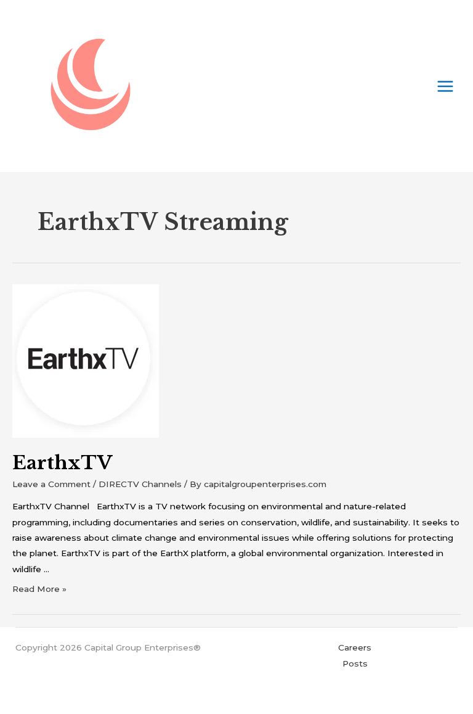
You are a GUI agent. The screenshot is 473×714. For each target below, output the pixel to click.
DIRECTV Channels (140, 484)
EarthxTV (62, 462)
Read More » (39, 589)
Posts (355, 663)
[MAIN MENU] (445, 86)
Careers (354, 647)
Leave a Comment (51, 484)
